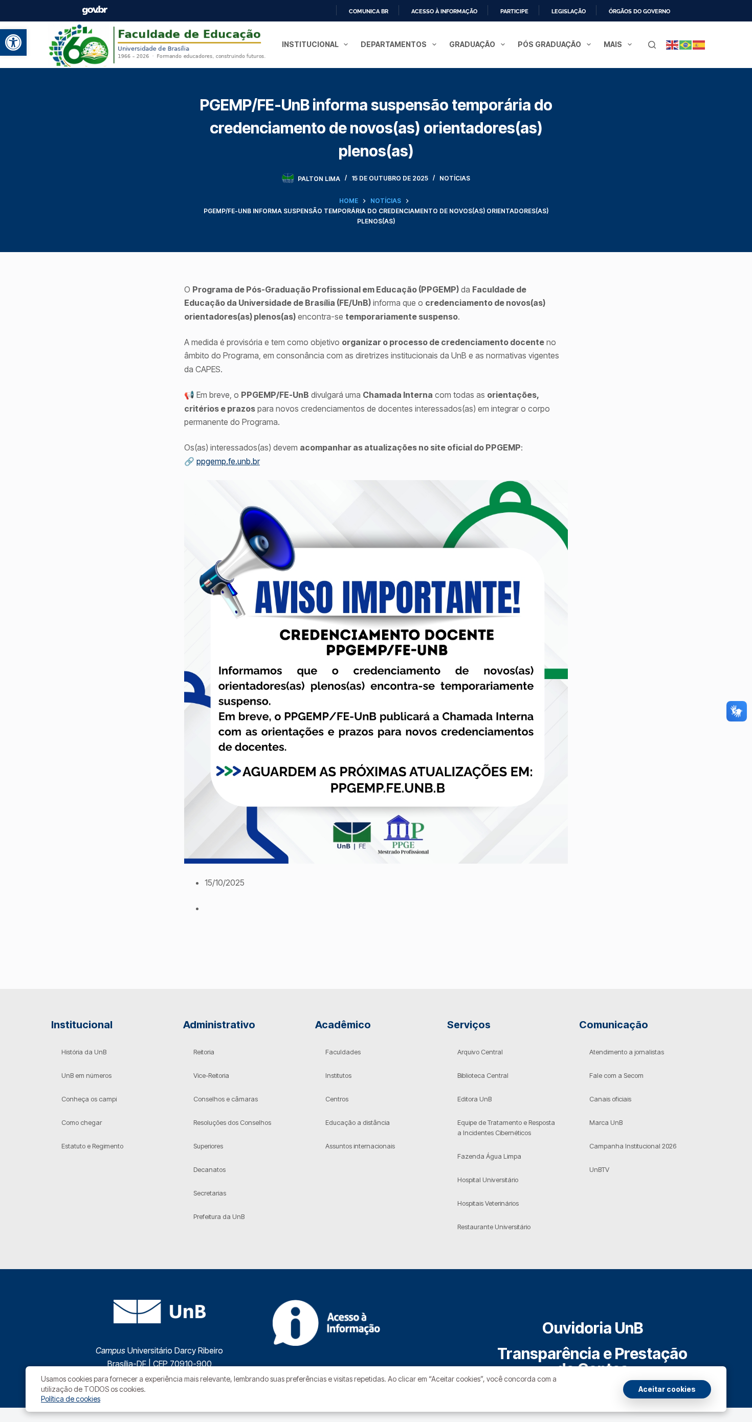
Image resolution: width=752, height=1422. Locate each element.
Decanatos (209, 1169)
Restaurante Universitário (493, 1227)
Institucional (310, 44)
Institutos (338, 1075)
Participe (514, 11)
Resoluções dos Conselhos (232, 1122)
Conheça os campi (89, 1099)
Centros (336, 1099)
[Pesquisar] (652, 45)
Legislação (568, 11)
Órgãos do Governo (639, 11)
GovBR (94, 10)
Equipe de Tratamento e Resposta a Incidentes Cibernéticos (506, 1127)
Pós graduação (549, 44)
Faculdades (343, 1052)
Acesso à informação (444, 11)
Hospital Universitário (487, 1180)
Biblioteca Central (482, 1075)
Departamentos (394, 44)
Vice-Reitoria (211, 1075)
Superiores (208, 1146)
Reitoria (203, 1052)
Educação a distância (357, 1122)
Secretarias (209, 1193)
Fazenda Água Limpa (489, 1156)
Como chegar (81, 1122)
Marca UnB (606, 1122)
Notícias (454, 178)
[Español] (699, 44)
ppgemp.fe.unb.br (228, 461)
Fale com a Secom (616, 1075)
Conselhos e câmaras (225, 1099)
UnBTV (599, 1169)
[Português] (686, 44)
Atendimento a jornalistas (626, 1052)
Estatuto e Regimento (92, 1146)
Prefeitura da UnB (219, 1216)
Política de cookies (70, 1398)
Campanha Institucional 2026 (632, 1146)
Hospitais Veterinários (488, 1203)
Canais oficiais (610, 1099)
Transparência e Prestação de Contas (592, 1361)
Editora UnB (474, 1099)
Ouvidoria (592, 1328)
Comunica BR (368, 11)
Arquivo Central (480, 1052)
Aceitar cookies (667, 1389)
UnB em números (86, 1075)
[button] (13, 42)
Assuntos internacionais (360, 1146)
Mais (613, 44)
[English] (672, 44)
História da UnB (83, 1052)
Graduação (472, 44)
